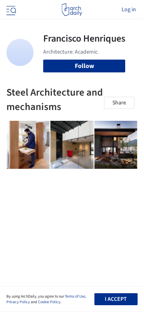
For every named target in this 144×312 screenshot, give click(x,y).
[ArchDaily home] (72, 9)
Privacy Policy (18, 302)
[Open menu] (10, 9)
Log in (129, 9)
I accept (116, 299)
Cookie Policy (49, 302)
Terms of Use (75, 296)
